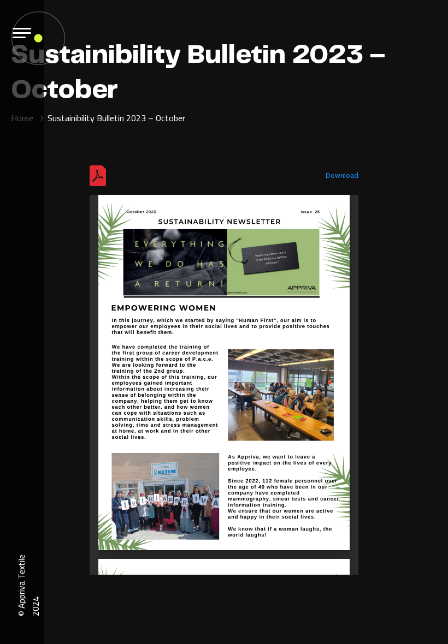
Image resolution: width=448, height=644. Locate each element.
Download (342, 175)
